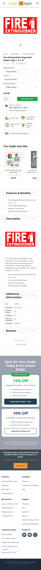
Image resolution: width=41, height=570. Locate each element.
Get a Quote (20, 466)
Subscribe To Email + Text (20, 401)
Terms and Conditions (20, 444)
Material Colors (9, 68)
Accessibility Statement (30, 524)
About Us (25, 481)
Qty (6, 99)
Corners (6, 76)
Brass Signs (6, 489)
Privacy (28, 564)
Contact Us (26, 512)
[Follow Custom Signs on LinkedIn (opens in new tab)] (30, 535)
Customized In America (30, 485)
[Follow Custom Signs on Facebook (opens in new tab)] (24, 535)
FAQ (23, 508)
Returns (25, 516)
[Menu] (4, 3)
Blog (23, 489)
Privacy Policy (33, 444)
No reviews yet (21, 64)
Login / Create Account (10, 504)
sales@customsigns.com (10, 542)
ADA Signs (5, 485)
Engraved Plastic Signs (10, 481)
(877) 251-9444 (7, 534)
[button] (20, 45)
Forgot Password (7, 508)
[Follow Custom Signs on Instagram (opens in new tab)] (35, 535)
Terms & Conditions (17, 564)
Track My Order (7, 516)
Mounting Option (10, 83)
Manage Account (8, 512)
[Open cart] (37, 3)
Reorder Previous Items (30, 520)
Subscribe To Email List (20, 431)
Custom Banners (7, 493)
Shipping (25, 504)
